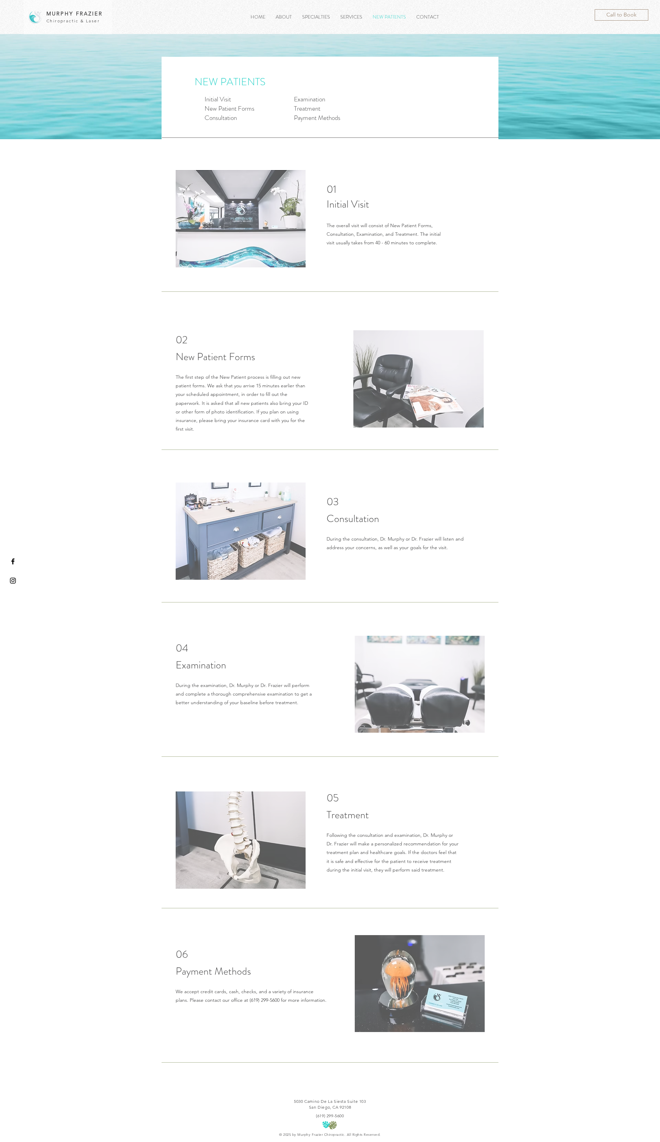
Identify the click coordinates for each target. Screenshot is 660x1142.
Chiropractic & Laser (73, 20)
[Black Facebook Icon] (13, 561)
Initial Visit (218, 99)
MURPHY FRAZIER (74, 13)
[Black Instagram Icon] (13, 581)
